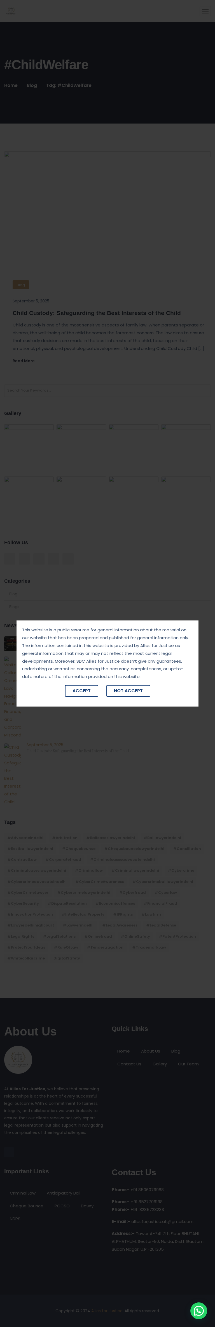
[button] (198, 1310)
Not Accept (128, 691)
